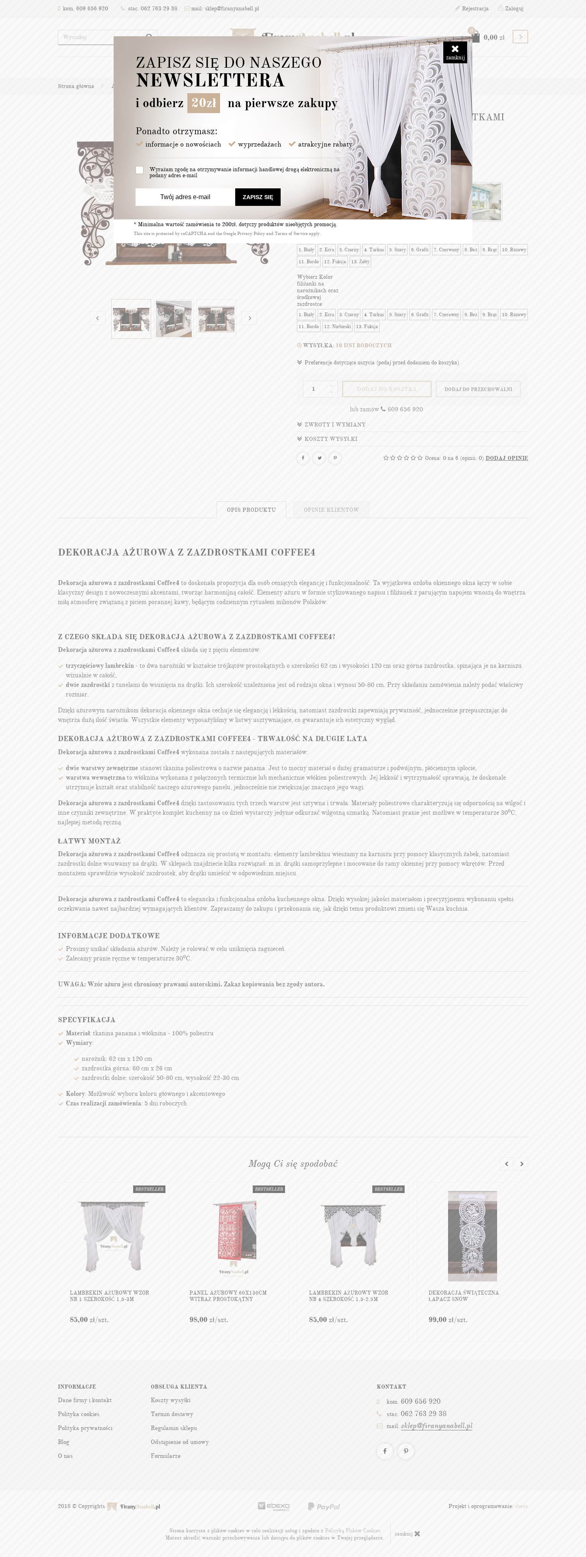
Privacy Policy (251, 233)
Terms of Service (291, 233)
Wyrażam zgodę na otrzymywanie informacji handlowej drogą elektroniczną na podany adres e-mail (244, 172)
